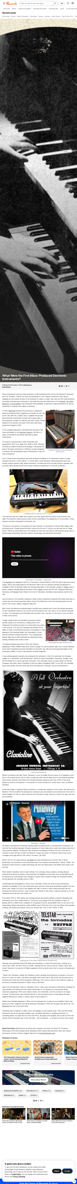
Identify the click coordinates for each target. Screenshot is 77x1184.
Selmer (40, 589)
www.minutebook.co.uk (47, 1033)
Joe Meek (30, 860)
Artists (13, 16)
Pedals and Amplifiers (24, 8)
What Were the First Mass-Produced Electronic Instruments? (34, 377)
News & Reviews (22, 16)
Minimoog (5, 1006)
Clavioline (8, 582)
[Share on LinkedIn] (60, 386)
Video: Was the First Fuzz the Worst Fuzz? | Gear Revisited (62, 1121)
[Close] (74, 1181)
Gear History (56, 16)
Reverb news (9, 12)
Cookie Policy (16, 1174)
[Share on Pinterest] (66, 386)
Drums (62, 8)
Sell (62, 3)
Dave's (70, 642)
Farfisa (15, 592)
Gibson (66, 587)
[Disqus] (38, 1151)
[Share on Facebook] (62, 386)
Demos (40, 16)
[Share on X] (64, 386)
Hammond (11, 411)
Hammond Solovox (25, 432)
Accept (67, 1171)
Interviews (33, 16)
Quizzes (47, 16)
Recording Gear (53, 8)
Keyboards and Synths (40, 8)
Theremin (62, 401)
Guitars (14, 8)
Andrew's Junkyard (47, 513)
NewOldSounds (60, 451)
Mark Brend (27, 385)
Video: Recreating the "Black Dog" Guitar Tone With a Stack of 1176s (12, 1121)
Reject (56, 1171)
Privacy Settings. (19, 1177)
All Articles (5, 16)
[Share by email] (69, 386)
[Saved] (68, 3)
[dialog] (38, 1171)
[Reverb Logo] (11, 3)
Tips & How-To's (67, 16)
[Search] (55, 3)
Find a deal (6, 8)
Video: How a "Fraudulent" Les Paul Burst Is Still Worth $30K (37, 1121)
